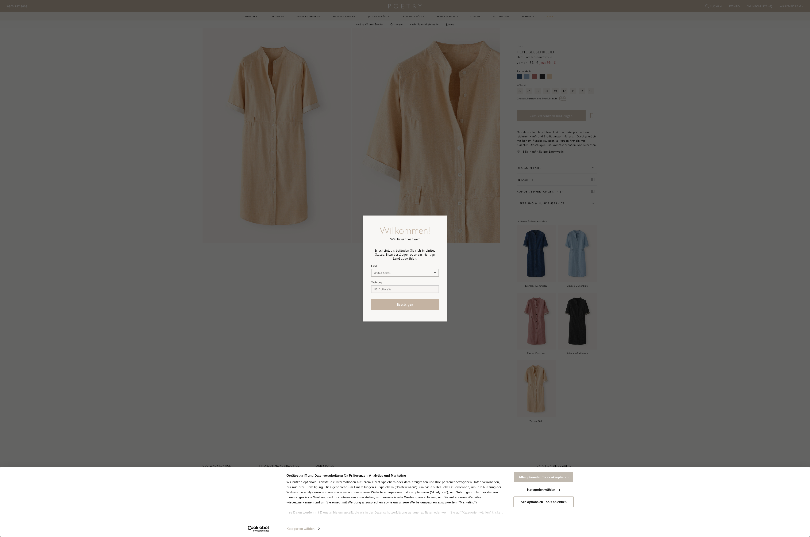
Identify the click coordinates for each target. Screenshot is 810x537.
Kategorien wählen (300, 528)
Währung (376, 282)
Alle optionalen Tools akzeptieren (543, 477)
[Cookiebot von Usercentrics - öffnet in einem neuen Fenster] (258, 529)
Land (374, 265)
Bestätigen (405, 304)
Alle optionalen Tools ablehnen (544, 502)
